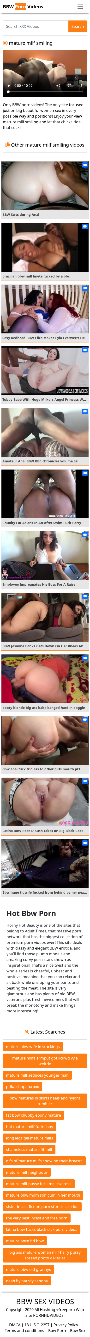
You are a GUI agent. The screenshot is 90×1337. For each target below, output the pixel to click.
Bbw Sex (77, 1330)
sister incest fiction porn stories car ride (42, 1206)
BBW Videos (23, 6)
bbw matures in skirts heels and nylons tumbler (45, 1100)
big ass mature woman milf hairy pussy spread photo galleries (45, 1255)
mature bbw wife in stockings (33, 1046)
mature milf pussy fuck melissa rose (39, 1183)
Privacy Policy (66, 1324)
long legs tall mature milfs (29, 1138)
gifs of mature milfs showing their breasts (44, 1161)
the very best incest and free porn (36, 1218)
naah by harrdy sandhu (27, 1280)
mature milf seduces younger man (37, 1075)
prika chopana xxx (22, 1086)
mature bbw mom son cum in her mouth (43, 1195)
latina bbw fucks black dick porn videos (41, 1229)
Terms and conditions (24, 1330)
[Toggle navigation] (80, 6)
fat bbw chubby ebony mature (33, 1115)
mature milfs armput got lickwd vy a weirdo (45, 1060)
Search (78, 26)
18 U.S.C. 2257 (36, 1324)
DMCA (14, 1324)
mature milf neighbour (27, 1172)
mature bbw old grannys (28, 1269)
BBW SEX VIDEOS (45, 1301)
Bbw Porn (57, 1330)
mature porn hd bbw (25, 1240)
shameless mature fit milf (29, 1149)
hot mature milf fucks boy (29, 1126)
